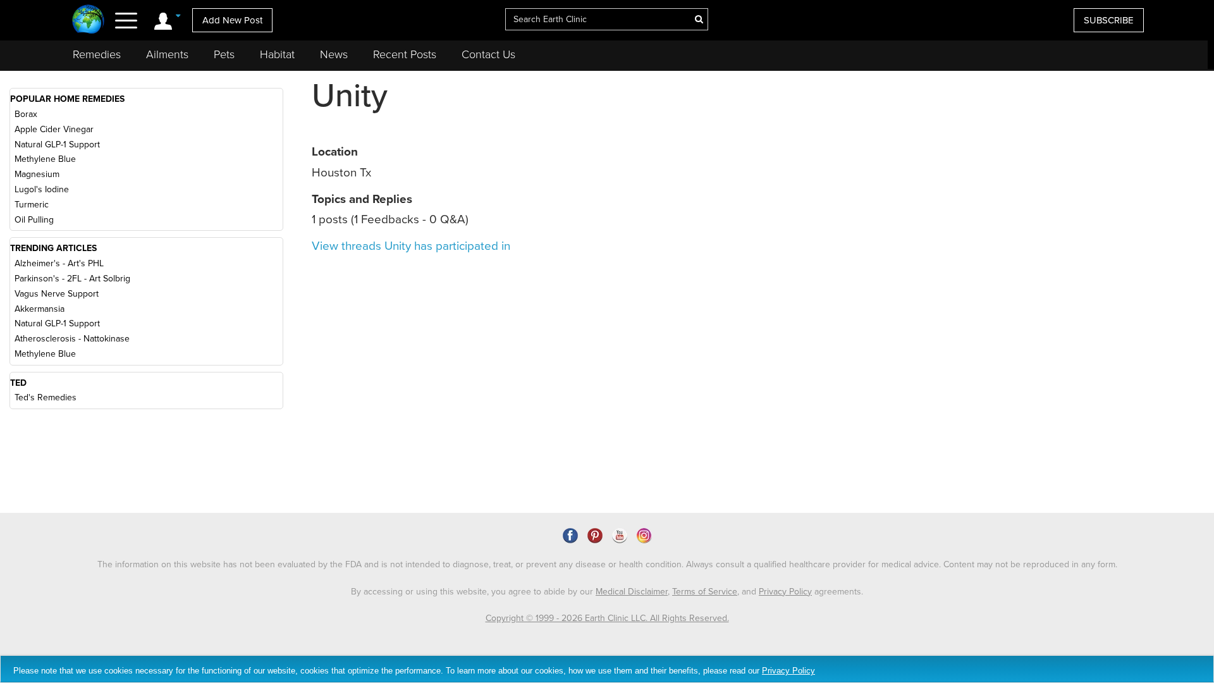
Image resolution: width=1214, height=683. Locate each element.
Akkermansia (39, 309)
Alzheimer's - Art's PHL (59, 263)
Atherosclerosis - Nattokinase (72, 338)
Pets (224, 54)
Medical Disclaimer (632, 591)
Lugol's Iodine (42, 189)
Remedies (97, 54)
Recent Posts (404, 54)
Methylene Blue (45, 159)
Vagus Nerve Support (57, 293)
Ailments (167, 54)
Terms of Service (704, 591)
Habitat (277, 54)
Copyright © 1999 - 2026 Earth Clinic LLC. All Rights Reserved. (607, 618)
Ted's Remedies (46, 397)
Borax (26, 114)
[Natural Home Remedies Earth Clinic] (88, 20)
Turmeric (32, 204)
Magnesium (37, 174)
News (334, 54)
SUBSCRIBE (1109, 20)
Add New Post (232, 20)
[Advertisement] (1065, 220)
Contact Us (488, 54)
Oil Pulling (34, 219)
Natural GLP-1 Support (57, 144)
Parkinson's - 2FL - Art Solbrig (72, 278)
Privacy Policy (785, 591)
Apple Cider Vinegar (54, 129)
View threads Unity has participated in (411, 246)
